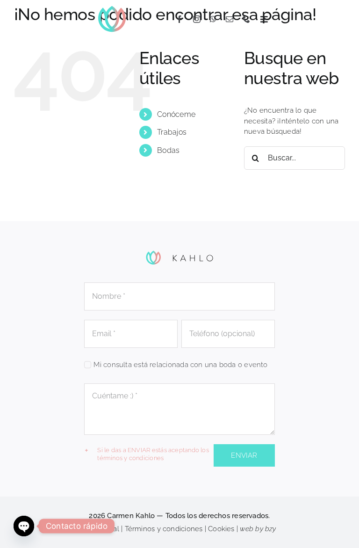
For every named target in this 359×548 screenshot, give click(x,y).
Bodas (168, 150)
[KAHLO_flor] (112, 8)
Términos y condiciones (164, 529)
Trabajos (172, 132)
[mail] (229, 19)
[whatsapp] (213, 19)
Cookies (221, 529)
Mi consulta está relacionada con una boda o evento (180, 365)
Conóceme (176, 114)
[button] (147, 454)
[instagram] (197, 19)
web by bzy (258, 529)
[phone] (246, 19)
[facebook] (179, 19)
